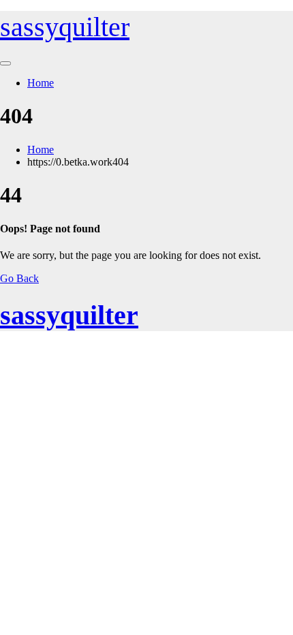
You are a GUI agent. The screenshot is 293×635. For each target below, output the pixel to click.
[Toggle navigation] (5, 63)
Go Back (19, 278)
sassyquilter (64, 27)
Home (40, 83)
